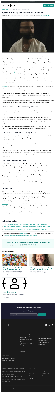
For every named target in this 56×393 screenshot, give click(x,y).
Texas (43, 376)
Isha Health (5, 86)
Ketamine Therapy (25, 334)
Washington (45, 373)
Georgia (31, 378)
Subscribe (42, 315)
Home (3, 9)
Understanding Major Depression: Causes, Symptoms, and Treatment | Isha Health (27, 227)
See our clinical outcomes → (41, 245)
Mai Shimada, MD (45, 15)
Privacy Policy (41, 336)
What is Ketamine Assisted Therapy (27, 344)
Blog (7, 9)
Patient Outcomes (25, 347)
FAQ (21, 349)
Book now (38, 2)
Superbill (22, 351)
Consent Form (42, 344)
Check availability (48, 5)
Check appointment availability (27, 235)
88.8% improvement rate (11, 235)
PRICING (4, 334)
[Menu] (3, 5)
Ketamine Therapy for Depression (26, 336)
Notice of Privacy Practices (45, 338)
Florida (31, 376)
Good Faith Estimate (43, 342)
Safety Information (43, 340)
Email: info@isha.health (8, 360)
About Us (4, 336)
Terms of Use (41, 334)
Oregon (44, 371)
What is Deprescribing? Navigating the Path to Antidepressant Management (25, 229)
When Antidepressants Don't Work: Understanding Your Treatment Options (25, 224)
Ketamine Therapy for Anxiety (26, 340)
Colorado (31, 373)
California (31, 371)
